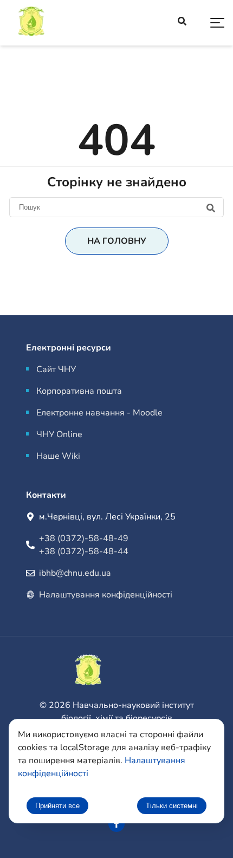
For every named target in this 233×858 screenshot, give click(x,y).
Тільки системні (172, 806)
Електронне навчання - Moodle (99, 413)
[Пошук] (116, 207)
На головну (116, 241)
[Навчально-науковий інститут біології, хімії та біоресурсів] (59, 23)
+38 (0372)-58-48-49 (83, 538)
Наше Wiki (58, 456)
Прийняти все (57, 806)
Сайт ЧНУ (56, 369)
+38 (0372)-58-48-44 (83, 551)
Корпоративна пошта (79, 391)
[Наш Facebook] (116, 824)
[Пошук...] (182, 23)
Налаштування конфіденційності (105, 595)
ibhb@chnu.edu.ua (75, 573)
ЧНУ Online (59, 434)
